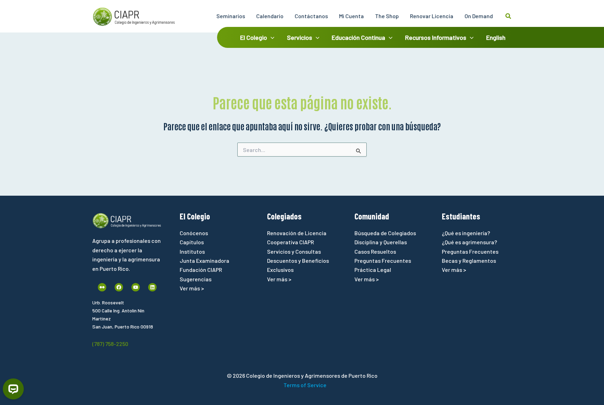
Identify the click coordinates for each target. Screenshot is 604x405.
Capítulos (192, 242)
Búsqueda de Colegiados (385, 233)
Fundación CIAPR (201, 269)
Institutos (192, 251)
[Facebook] (119, 287)
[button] (508, 16)
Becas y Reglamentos (469, 260)
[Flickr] (102, 287)
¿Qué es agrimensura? (469, 242)
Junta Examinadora (204, 260)
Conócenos (194, 233)
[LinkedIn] (152, 287)
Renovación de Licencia (296, 233)
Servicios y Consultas (294, 251)
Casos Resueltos (375, 251)
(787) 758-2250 (110, 343)
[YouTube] (135, 287)
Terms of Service (304, 385)
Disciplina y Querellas (380, 242)
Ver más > (192, 288)
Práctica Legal (372, 269)
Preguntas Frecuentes (382, 260)
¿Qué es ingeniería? (466, 233)
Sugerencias (195, 279)
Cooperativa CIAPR (290, 242)
